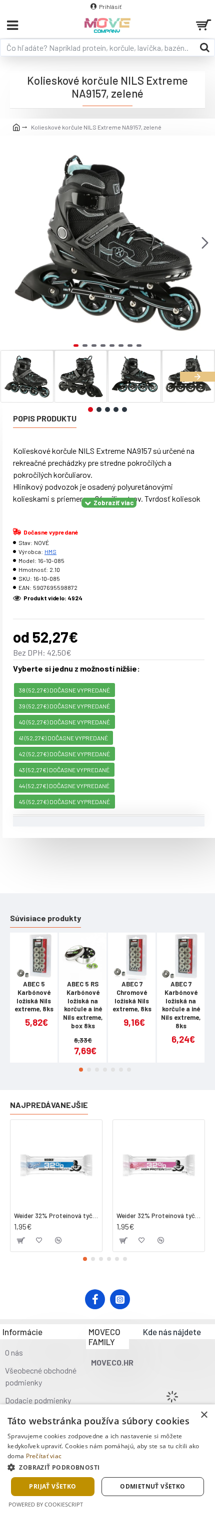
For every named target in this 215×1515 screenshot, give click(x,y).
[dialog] (107, 1459)
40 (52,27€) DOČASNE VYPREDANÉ (64, 721)
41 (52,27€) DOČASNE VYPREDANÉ (63, 737)
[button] (10, 243)
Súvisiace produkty (45, 918)
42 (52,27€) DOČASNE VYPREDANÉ (64, 753)
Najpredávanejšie (49, 1104)
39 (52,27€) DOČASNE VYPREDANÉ (64, 705)
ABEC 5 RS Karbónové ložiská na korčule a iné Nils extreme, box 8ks (82, 1005)
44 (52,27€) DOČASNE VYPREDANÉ (64, 785)
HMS (50, 551)
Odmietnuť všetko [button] (152, 1486)
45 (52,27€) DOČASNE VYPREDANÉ (64, 801)
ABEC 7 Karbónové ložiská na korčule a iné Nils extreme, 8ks (180, 1005)
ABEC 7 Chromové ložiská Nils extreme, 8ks (132, 996)
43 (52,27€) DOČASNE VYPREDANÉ (64, 769)
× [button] (204, 1415)
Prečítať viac (44, 1456)
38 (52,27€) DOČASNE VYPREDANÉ (64, 690)
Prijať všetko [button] (52, 1486)
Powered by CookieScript (45, 1504)
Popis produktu (44, 418)
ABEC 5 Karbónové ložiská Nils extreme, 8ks (34, 996)
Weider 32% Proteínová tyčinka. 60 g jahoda (158, 1216)
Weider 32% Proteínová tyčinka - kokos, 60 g (56, 1216)
